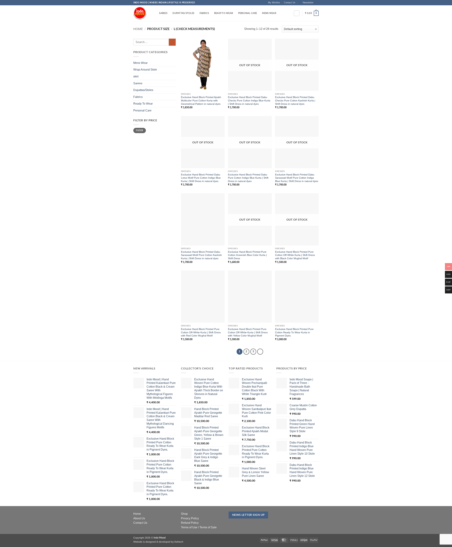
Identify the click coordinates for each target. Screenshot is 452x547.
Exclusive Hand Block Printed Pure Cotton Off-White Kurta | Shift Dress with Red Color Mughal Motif (201, 332)
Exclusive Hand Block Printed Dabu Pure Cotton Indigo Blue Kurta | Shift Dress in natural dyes (248, 178)
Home (138, 29)
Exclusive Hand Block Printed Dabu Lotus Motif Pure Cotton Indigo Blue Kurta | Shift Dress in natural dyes (201, 178)
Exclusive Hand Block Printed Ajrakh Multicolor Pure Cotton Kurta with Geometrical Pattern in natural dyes (201, 100)
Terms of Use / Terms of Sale (199, 527)
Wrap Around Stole (145, 69)
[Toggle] (173, 63)
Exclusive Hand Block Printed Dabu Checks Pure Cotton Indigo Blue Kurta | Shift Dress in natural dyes (249, 100)
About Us (139, 518)
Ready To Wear (223, 13)
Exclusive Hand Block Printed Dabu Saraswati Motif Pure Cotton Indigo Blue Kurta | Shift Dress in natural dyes (296, 178)
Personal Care (247, 13)
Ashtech (178, 541)
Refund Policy (190, 522)
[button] (306, 2)
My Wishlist (274, 2)
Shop (184, 513)
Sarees (163, 13)
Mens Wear (269, 13)
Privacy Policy (190, 518)
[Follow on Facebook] (317, 2)
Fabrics (204, 13)
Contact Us (289, 2)
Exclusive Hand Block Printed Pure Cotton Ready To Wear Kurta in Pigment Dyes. (294, 332)
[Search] (155, 13)
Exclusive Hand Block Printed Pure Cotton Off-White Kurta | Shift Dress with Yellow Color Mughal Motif (248, 332)
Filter (139, 130)
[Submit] (172, 42)
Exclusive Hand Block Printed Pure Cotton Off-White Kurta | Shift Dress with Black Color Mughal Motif (295, 255)
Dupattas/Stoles (183, 13)
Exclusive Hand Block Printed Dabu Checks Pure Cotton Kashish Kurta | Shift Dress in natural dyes (295, 100)
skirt (135, 76)
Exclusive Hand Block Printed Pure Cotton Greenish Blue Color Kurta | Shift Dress (247, 255)
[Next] (260, 352)
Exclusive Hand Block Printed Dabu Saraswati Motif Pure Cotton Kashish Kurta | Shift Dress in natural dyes (201, 255)
